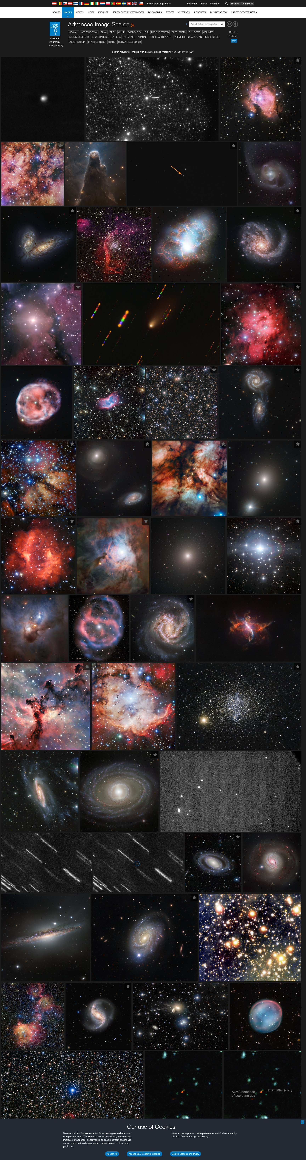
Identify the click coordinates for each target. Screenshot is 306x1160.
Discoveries (155, 12)
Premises (179, 37)
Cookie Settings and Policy (185, 1153)
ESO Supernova (160, 32)
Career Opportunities (244, 12)
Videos (80, 12)
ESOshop (103, 12)
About (56, 12)
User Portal (247, 3)
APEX (112, 32)
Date (234, 40)
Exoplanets (179, 32)
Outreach (184, 12)
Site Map (214, 3)
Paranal (141, 37)
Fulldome (194, 32)
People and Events (160, 37)
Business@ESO (218, 12)
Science (235, 3)
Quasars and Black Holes (203, 37)
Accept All (112, 1153)
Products (200, 12)
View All (73, 32)
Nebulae (129, 37)
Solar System (77, 42)
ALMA (104, 32)
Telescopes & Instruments (128, 12)
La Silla (116, 37)
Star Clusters (96, 42)
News (91, 12)
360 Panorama (89, 32)
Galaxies (208, 32)
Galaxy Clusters (79, 37)
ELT (146, 32)
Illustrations (100, 37)
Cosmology (134, 32)
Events (170, 12)
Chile (121, 32)
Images (68, 12)
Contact (204, 3)
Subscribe (192, 3)
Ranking (232, 36)
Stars (111, 42)
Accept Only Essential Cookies (144, 1153)
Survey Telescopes (129, 42)
